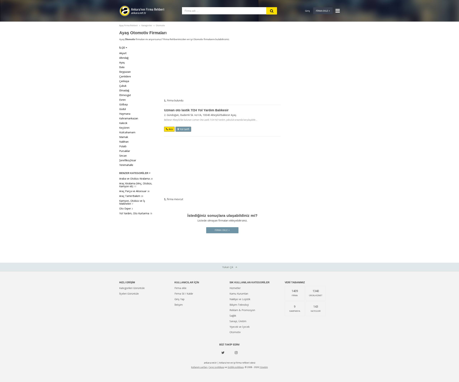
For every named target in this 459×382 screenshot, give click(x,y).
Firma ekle (180, 288)
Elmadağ (124, 90)
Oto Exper (125, 208)
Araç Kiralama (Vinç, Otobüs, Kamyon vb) (135, 185)
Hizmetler (235, 288)
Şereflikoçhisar (127, 160)
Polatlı (122, 146)
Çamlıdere (125, 76)
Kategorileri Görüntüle (132, 288)
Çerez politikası (216, 367)
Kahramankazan (128, 118)
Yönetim (263, 367)
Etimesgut (125, 95)
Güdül (122, 109)
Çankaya (124, 81)
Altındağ (124, 57)
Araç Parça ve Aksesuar (132, 191)
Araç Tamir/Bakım (129, 196)
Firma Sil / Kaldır (183, 293)
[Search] (271, 11)
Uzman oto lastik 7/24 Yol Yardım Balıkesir (196, 110)
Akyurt (123, 53)
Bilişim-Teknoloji (239, 304)
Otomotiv (235, 332)
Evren (122, 99)
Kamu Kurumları (239, 293)
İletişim (178, 304)
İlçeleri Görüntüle (129, 293)
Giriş (307, 10)
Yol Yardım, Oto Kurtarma (134, 213)
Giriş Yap (179, 299)
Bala (121, 67)
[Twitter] (222, 352)
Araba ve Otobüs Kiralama (134, 178)
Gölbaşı (123, 104)
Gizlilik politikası (236, 367)
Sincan (123, 155)
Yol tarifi (184, 129)
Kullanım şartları (199, 367)
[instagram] (236, 352)
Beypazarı (125, 71)
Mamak (123, 137)
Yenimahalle (126, 165)
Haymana (124, 113)
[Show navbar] (336, 10)
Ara (170, 129)
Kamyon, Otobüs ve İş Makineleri (132, 202)
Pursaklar (124, 151)
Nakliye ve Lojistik (240, 299)
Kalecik (123, 123)
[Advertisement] (222, 71)
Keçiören (124, 127)
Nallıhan (124, 141)
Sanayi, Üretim (238, 321)
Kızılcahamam (127, 132)
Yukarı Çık (228, 267)
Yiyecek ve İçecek (240, 326)
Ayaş (122, 62)
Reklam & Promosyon (242, 310)
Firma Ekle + (323, 10)
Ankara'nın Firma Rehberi (141, 10)
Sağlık (233, 315)
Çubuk (122, 85)
